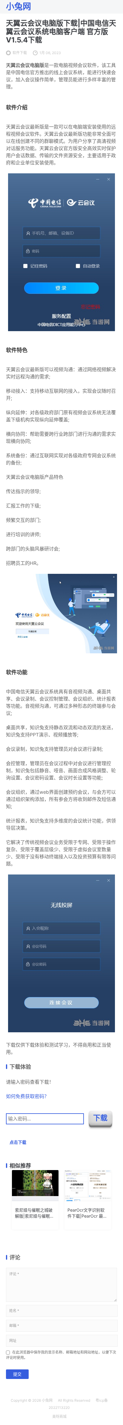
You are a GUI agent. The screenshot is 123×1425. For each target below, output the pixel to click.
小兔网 (47, 1400)
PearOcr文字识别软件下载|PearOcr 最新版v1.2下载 (87, 1213)
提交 (17, 1374)
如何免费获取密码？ (27, 1096)
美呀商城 (59, 1416)
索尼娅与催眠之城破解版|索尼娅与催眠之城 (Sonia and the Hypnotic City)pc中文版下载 (34, 1213)
